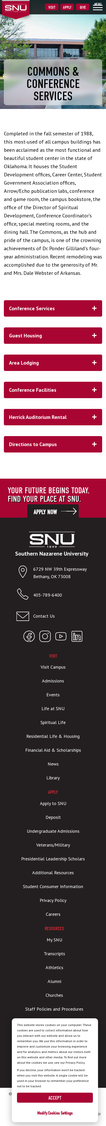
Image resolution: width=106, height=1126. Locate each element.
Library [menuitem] (53, 778)
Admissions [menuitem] (53, 681)
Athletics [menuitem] (54, 967)
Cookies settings (60, 1113)
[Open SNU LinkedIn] (76, 637)
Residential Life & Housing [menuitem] (53, 736)
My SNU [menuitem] (54, 940)
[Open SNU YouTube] (61, 637)
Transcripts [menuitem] (54, 954)
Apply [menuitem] (67, 7)
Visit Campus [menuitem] (53, 667)
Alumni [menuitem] (54, 981)
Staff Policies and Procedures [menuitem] (54, 1009)
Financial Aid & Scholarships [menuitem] (53, 750)
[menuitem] (98, 6)
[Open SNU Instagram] (45, 637)
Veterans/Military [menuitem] (53, 845)
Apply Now (45, 512)
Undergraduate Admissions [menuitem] (53, 831)
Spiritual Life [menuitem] (53, 722)
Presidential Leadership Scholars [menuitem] (53, 859)
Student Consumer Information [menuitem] (53, 886)
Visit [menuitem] (51, 7)
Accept (54, 1098)
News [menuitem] (53, 764)
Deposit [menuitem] (53, 817)
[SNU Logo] (23, 5)
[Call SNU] (24, 595)
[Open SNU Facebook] (29, 637)
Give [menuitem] (83, 7)
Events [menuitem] (53, 695)
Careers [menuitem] (53, 914)
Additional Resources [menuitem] (53, 873)
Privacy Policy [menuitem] (53, 900)
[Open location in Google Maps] (24, 572)
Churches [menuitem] (54, 995)
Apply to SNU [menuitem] (53, 803)
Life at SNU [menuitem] (53, 708)
